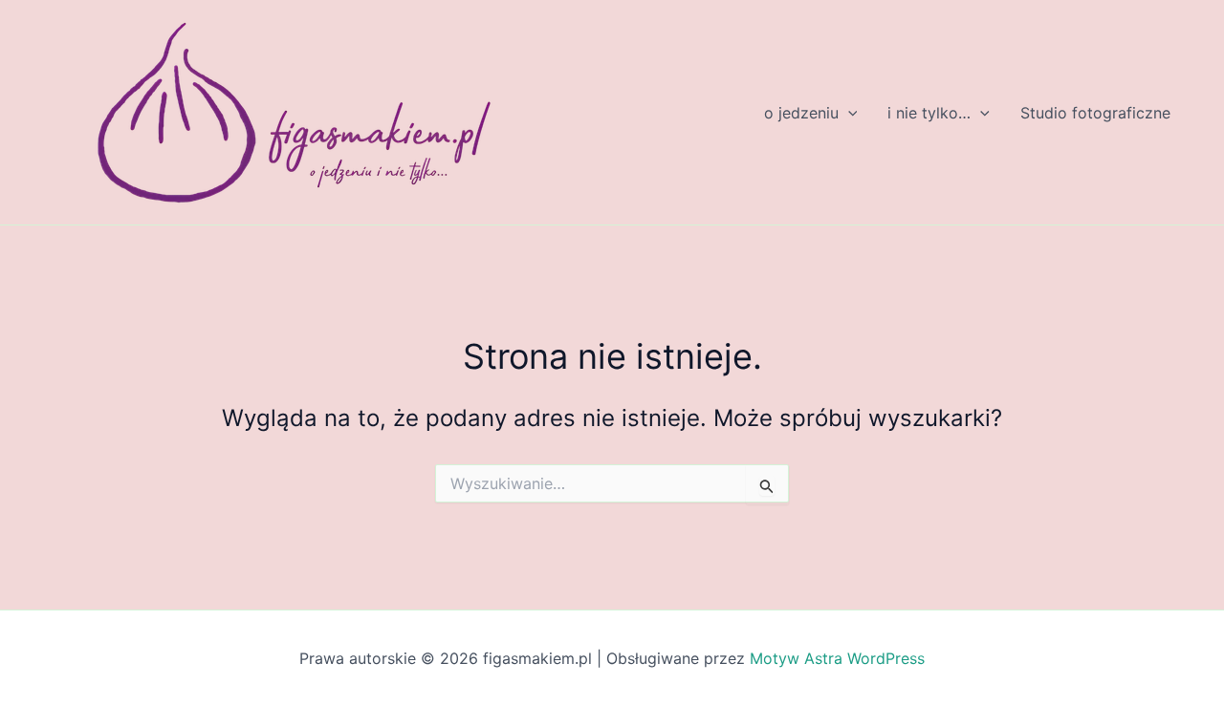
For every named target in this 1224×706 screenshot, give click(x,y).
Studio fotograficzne (1095, 112)
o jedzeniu (801, 112)
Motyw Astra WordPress (837, 658)
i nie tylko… (929, 112)
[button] (848, 113)
